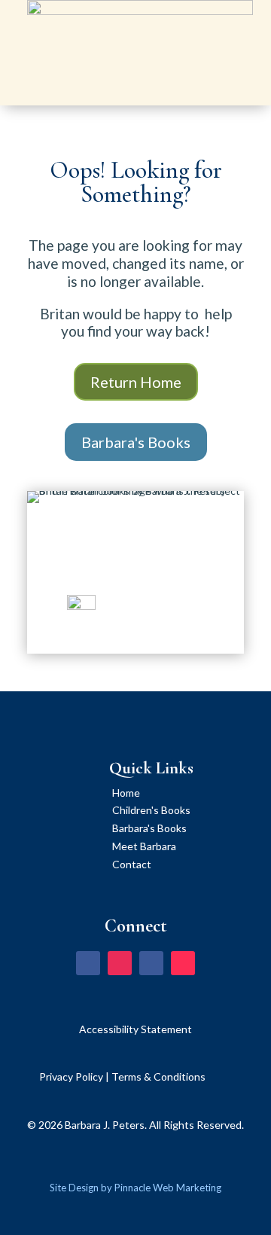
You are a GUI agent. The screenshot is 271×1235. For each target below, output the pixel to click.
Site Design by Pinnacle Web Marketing (135, 1188)
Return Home (135, 382)
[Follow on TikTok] (183, 963)
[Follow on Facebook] (88, 963)
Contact (131, 864)
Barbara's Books (135, 442)
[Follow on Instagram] (120, 963)
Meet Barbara (144, 846)
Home (126, 792)
